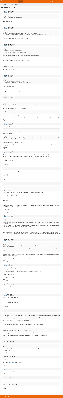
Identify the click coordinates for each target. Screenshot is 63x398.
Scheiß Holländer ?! (7, 283)
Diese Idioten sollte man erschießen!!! (9, 44)
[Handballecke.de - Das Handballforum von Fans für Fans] (5, 2)
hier (7, 300)
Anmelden (52, 1)
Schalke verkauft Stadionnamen (9, 11)
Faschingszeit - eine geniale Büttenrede (10, 377)
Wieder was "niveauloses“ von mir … (9, 310)
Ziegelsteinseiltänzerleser (8, 294)
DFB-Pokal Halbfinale (7, 168)
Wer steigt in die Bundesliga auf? (9, 183)
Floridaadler (5, 12)
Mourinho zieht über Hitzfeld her (9, 66)
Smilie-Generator (11, 362)
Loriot (5, 368)
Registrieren (56, 1)
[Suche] (60, 1)
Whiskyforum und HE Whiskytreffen (9, 356)
